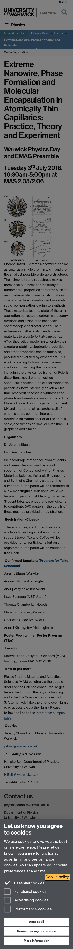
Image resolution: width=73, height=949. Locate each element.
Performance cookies (32, 909)
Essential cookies (28, 883)
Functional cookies (30, 891)
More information (36, 941)
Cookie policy (57, 877)
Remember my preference (36, 931)
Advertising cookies (31, 900)
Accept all (36, 922)
